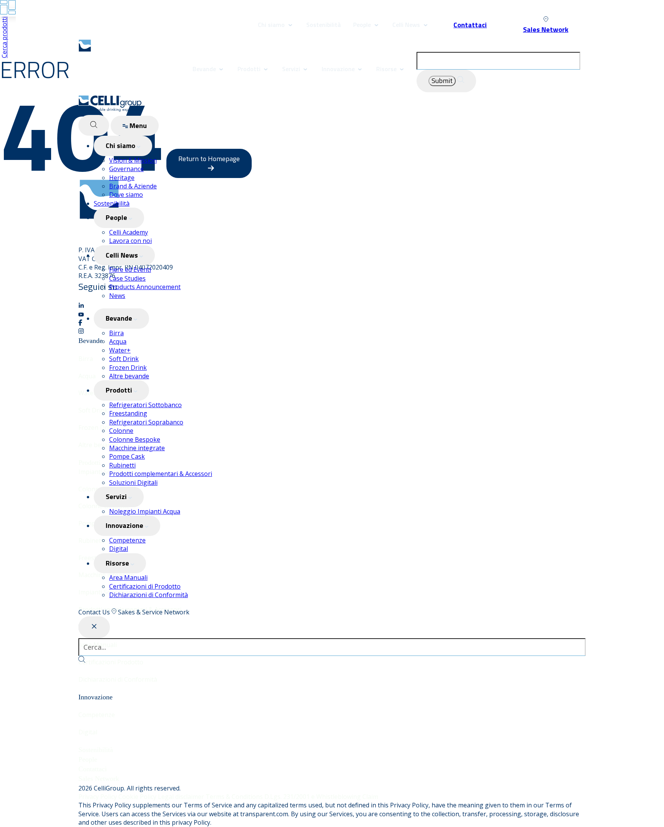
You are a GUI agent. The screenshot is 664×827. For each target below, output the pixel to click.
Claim (370, 796)
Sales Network (98, 778)
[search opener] (93, 125)
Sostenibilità (323, 24)
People (362, 24)
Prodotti (249, 68)
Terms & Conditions (235, 796)
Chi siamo (271, 24)
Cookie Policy (138, 796)
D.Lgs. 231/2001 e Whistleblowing (313, 796)
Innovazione (338, 68)
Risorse (386, 68)
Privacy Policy (98, 796)
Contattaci (92, 769)
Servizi (291, 68)
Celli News (406, 24)
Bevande (204, 68)
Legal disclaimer (182, 796)
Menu (137, 125)
